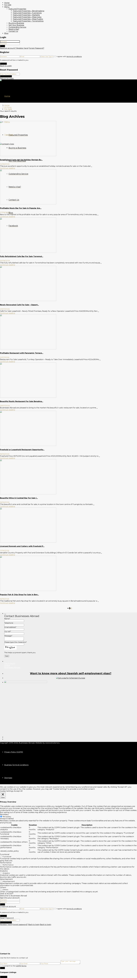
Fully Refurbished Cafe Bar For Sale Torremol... (21, 256)
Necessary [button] (4, 814)
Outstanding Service (17, 27)
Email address (10, 627)
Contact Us (13, 31)
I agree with (69, 56)
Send (2, 968)
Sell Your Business (16, 25)
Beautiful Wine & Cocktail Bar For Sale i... (19, 498)
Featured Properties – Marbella (26, 15)
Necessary (7, 817)
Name (7, 619)
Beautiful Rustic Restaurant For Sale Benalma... (21, 401)
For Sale (7, 5)
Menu (6, 7)
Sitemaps (8, 778)
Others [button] (3, 887)
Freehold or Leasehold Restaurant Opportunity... (22, 450)
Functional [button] (4, 854)
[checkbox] (1, 965)
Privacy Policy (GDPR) (13, 752)
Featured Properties (17, 9)
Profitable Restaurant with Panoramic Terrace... (21, 353)
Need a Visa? (14, 29)
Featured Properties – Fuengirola (27, 13)
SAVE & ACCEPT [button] (6, 894)
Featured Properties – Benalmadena (28, 11)
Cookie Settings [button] (6, 791)
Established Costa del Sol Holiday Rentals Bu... (21, 160)
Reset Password (6, 76)
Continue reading (7, 168)
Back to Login (6, 66)
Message (8, 636)
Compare (3, 977)
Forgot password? (20, 925)
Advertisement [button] (6, 879)
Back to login (33, 925)
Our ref (7, 631)
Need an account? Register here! (14, 48)
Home (7, 3)
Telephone (8, 623)
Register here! (6, 925)
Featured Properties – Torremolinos (28, 21)
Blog (6, 33)
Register (3, 63)
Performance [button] (5, 863)
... (91, 166)
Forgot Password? (36, 48)
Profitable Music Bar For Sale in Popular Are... (20, 208)
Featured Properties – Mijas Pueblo (28, 19)
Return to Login (7, 78)
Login (2, 46)
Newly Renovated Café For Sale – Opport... (19, 305)
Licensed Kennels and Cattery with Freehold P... (22, 546)
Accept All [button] (18, 791)
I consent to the (14, 966)
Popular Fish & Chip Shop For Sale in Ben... (19, 595)
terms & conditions (74, 56)
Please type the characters (15, 642)
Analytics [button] (4, 871)
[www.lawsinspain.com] (70, 678)
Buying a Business (16, 23)
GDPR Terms (21, 966)
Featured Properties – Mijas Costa (27, 17)
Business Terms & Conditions (16, 765)
